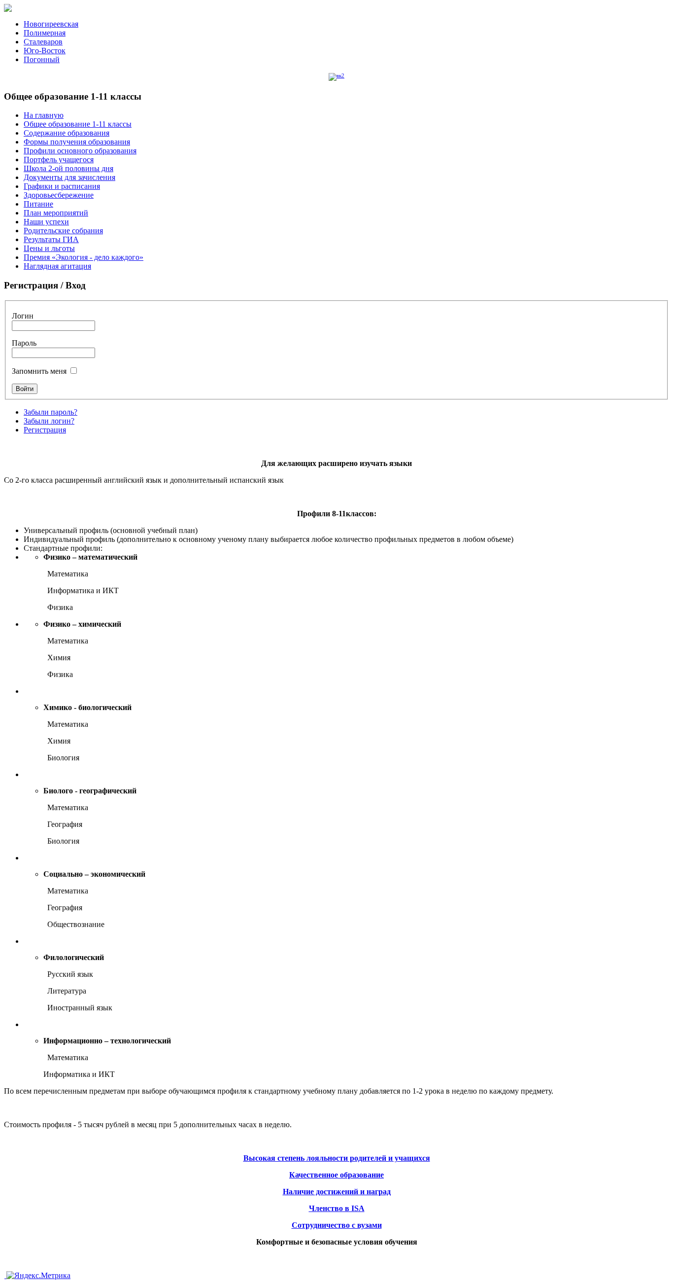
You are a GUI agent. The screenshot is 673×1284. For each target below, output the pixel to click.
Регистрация (45, 430)
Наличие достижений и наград (337, 1191)
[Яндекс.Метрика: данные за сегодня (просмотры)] (38, 1275)
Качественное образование (336, 1175)
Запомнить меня (40, 371)
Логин (23, 316)
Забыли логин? (49, 421)
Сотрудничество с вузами (337, 1225)
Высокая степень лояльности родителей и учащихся (336, 1158)
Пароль (24, 343)
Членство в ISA (337, 1208)
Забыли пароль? (50, 412)
